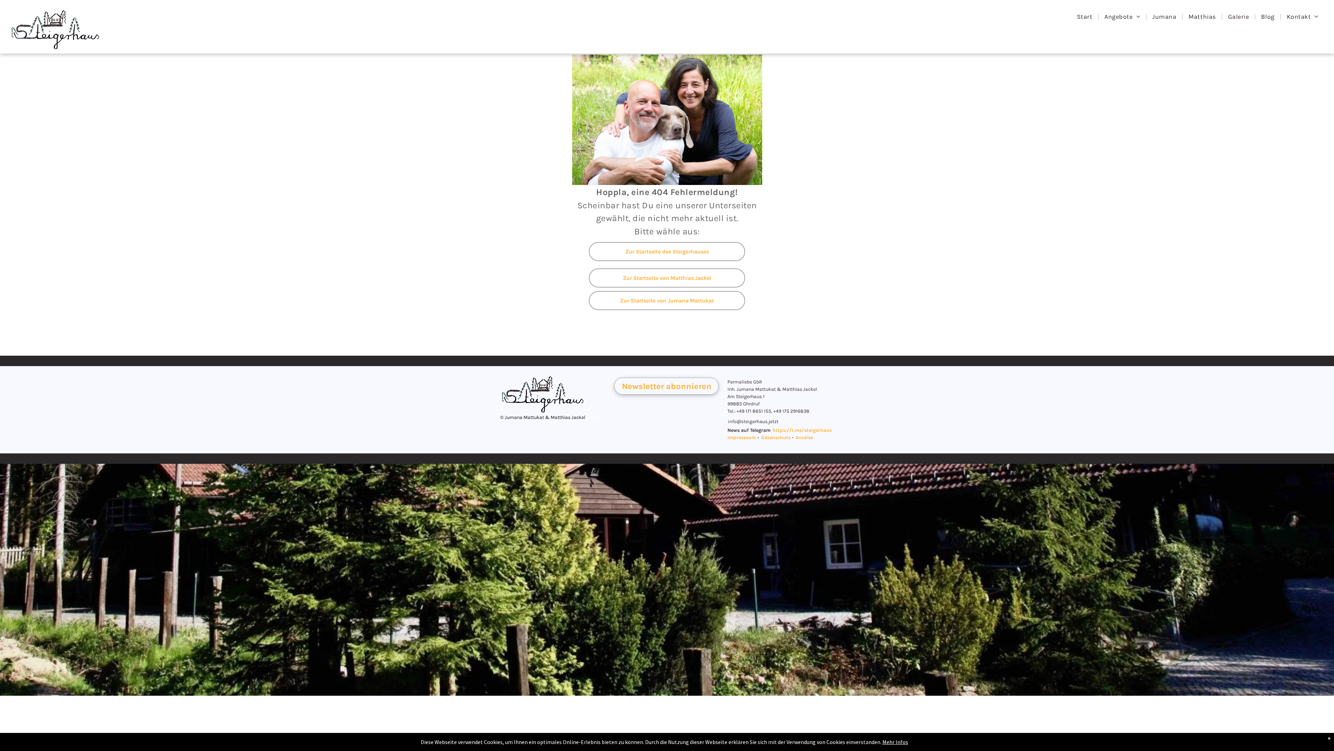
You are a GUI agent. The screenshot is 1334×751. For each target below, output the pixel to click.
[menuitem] (1086, 16)
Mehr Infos (895, 741)
